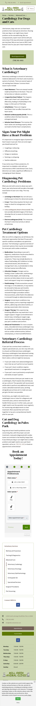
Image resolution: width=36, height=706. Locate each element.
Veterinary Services (11, 546)
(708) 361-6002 (18, 60)
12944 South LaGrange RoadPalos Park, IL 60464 (19, 616)
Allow (18, 699)
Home (4, 15)
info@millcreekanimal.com (13, 623)
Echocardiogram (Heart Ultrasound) (17, 210)
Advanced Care (20, 15)
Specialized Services (14, 582)
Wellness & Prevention (13, 551)
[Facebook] (18, 605)
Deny (18, 702)
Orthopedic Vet (13, 578)
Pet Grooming (10, 591)
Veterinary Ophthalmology (17, 573)
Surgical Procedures (12, 587)
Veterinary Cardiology (15, 564)
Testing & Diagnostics (13, 555)
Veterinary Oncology (14, 569)
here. (29, 695)
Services (11, 15)
